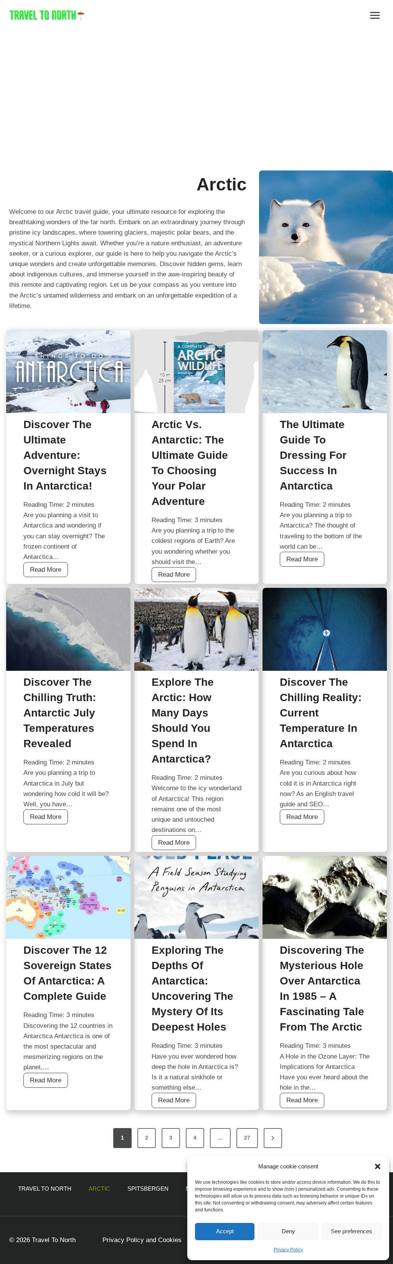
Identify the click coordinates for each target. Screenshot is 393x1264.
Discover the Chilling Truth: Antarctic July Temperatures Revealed (59, 712)
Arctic (99, 1188)
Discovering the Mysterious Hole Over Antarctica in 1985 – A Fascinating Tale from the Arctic (322, 988)
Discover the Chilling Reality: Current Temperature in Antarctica (321, 712)
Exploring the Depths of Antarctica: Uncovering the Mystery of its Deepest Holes (192, 988)
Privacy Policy (288, 1249)
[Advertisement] (196, 88)
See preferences (351, 1231)
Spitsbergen (147, 1188)
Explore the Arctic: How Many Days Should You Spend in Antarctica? (183, 720)
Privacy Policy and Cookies (142, 1240)
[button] (377, 1166)
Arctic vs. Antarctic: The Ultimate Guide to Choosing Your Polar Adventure (190, 463)
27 (247, 1138)
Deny (288, 1231)
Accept (225, 1231)
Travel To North (44, 1188)
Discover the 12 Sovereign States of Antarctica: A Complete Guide (67, 973)
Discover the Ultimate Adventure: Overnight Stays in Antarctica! (65, 455)
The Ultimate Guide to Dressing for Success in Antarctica (313, 455)
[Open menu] (375, 15)
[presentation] (68, 371)
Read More (49, 571)
